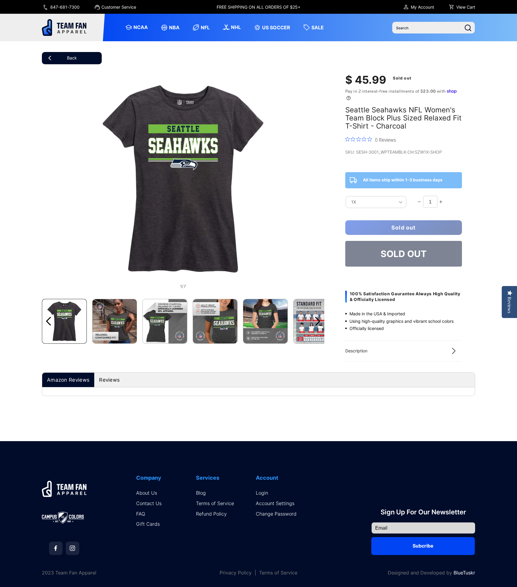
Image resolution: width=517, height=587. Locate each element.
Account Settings (275, 503)
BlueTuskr (464, 573)
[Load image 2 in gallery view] (114, 321)
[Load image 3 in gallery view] (165, 321)
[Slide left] (48, 321)
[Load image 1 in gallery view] (64, 321)
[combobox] (433, 27)
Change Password (276, 514)
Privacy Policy (236, 573)
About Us (146, 493)
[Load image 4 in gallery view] (215, 321)
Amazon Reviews (68, 380)
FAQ (140, 514)
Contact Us (149, 503)
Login (262, 493)
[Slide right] (317, 321)
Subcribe (423, 546)
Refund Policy (211, 514)
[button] (403, 350)
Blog (201, 493)
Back (72, 57)
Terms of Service (215, 503)
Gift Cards (148, 524)
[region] (258, 7)
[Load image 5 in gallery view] (265, 321)
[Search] (468, 28)
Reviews (109, 380)
